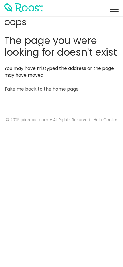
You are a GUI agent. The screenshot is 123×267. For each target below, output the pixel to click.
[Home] (25, 7)
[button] (113, 8)
